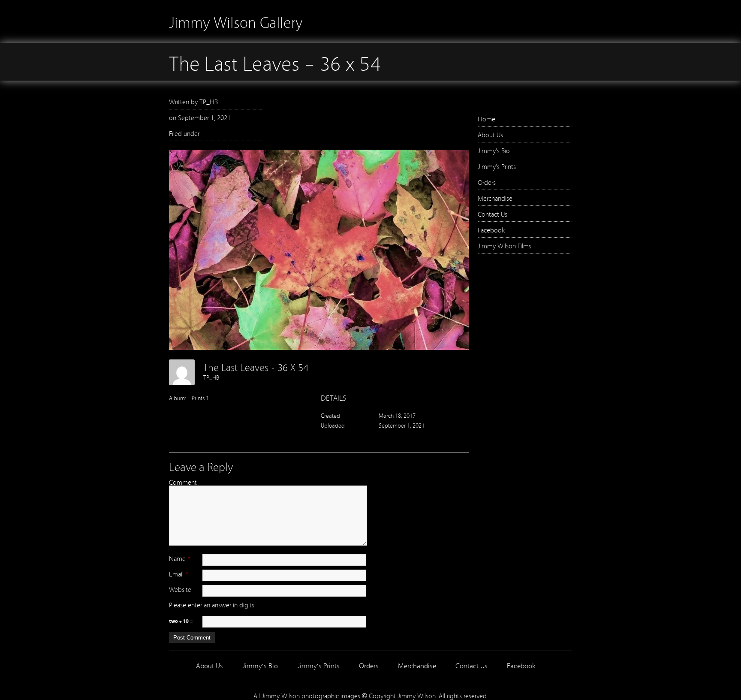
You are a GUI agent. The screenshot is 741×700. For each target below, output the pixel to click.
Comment (183, 481)
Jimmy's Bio (494, 150)
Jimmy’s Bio (260, 665)
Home (486, 118)
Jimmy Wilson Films (504, 245)
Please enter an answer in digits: (212, 604)
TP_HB (208, 101)
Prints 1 (200, 397)
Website (180, 589)
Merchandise (495, 197)
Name (177, 558)
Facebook (491, 229)
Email (176, 573)
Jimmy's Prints (497, 166)
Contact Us (492, 213)
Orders (487, 182)
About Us (490, 134)
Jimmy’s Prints (318, 665)
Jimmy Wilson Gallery (235, 21)
